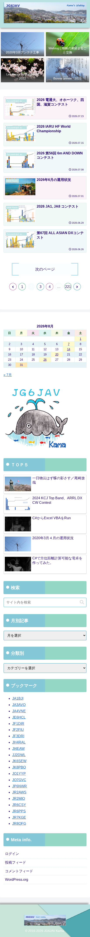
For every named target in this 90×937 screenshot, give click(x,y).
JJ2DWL (19, 755)
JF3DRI (18, 736)
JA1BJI (17, 698)
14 (68, 349)
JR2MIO (18, 798)
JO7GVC (19, 780)
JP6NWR (19, 786)
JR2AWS (19, 792)
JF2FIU (18, 730)
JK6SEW (19, 761)
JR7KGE (19, 817)
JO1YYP (19, 773)
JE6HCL (19, 717)
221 (68, 287)
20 (56, 354)
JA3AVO (19, 705)
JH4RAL (19, 742)
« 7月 (7, 375)
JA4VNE (19, 711)
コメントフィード (19, 871)
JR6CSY (19, 805)
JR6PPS (19, 811)
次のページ (45, 269)
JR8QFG (19, 823)
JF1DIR (18, 723)
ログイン (12, 854)
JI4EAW (18, 748)
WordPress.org (16, 879)
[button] (82, 602)
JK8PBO (19, 767)
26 (45, 359)
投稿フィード (15, 862)
